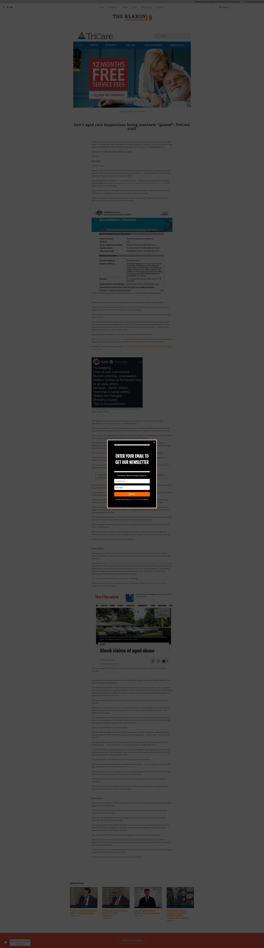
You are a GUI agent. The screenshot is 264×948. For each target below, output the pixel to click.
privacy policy (135, 499)
